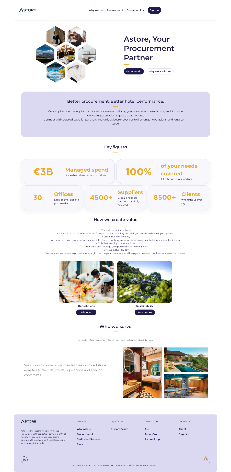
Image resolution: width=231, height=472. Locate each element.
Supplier (184, 434)
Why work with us (160, 71)
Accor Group (152, 434)
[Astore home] (27, 10)
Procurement (85, 434)
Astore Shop (152, 439)
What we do (133, 71)
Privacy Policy (119, 429)
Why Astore (84, 429)
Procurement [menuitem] (115, 10)
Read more (145, 312)
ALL (147, 429)
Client (182, 429)
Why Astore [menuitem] (96, 10)
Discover (86, 312)
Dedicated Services (88, 439)
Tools (80, 444)
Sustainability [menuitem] (135, 10)
